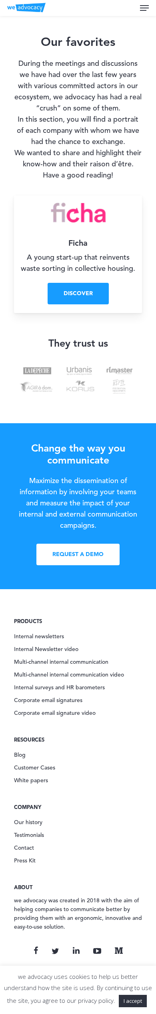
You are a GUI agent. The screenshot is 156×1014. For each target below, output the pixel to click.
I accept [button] (133, 1000)
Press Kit (25, 861)
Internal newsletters (39, 636)
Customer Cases (34, 768)
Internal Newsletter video (46, 649)
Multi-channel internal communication (61, 662)
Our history (28, 822)
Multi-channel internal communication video (69, 675)
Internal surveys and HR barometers (59, 687)
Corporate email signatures (48, 700)
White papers (31, 780)
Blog (20, 755)
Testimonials (29, 835)
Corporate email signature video (55, 713)
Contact (24, 848)
